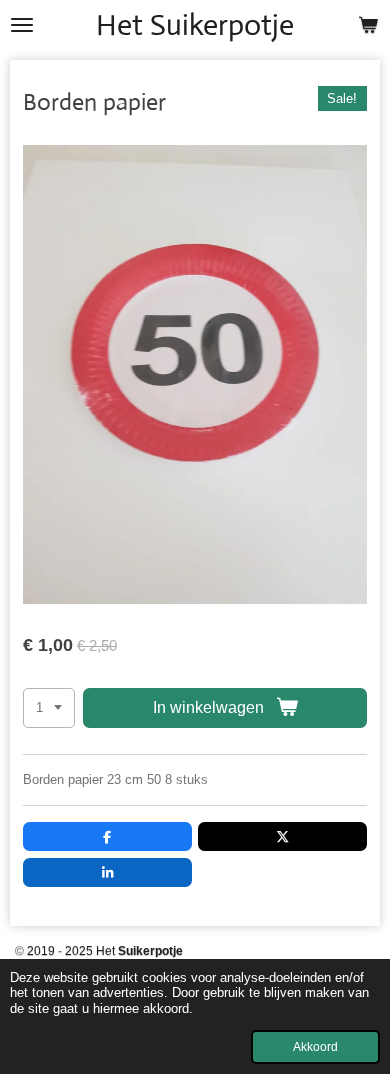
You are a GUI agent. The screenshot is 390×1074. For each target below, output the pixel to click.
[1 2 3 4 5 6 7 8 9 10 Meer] (49, 708)
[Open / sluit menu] (22, 25)
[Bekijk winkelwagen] (368, 25)
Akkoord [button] (315, 1046)
